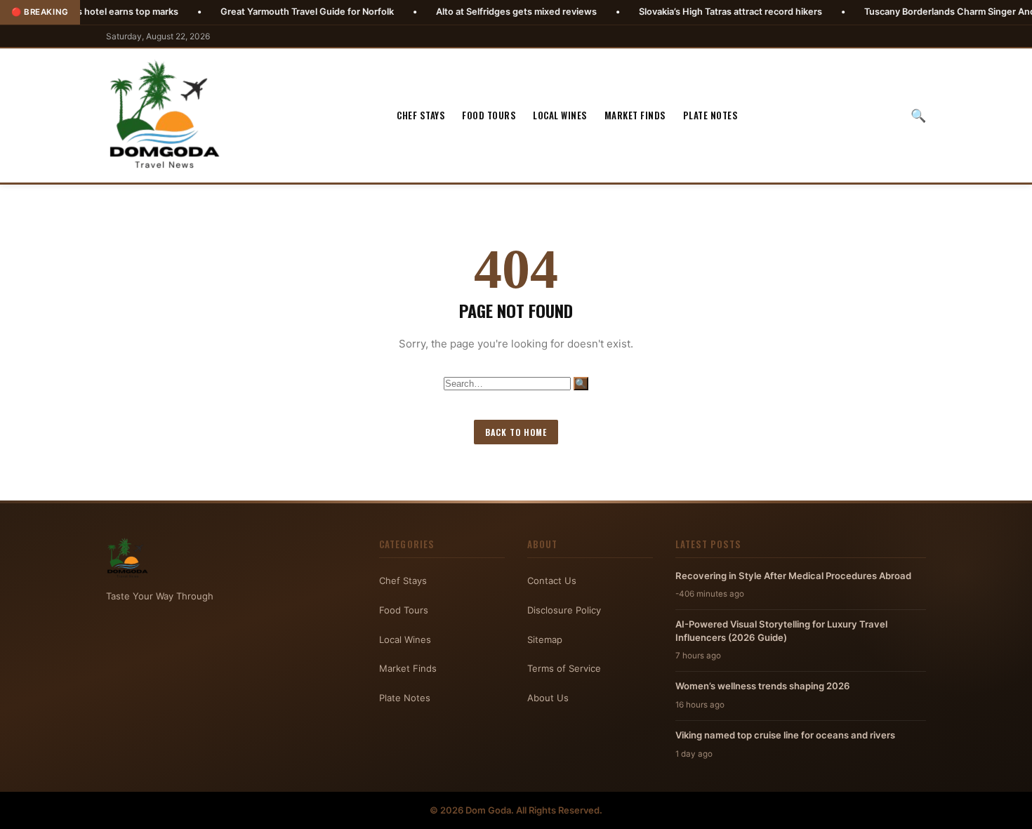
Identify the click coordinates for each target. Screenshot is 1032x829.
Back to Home (516, 432)
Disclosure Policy (564, 610)
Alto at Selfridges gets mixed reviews (478, 11)
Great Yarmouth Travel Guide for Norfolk (269, 11)
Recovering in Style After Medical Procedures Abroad (793, 575)
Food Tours (489, 115)
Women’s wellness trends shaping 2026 (762, 685)
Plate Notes (711, 115)
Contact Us (551, 580)
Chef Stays (421, 115)
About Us (548, 697)
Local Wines (560, 115)
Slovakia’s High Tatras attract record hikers (692, 11)
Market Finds (635, 115)
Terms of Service (564, 668)
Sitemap (544, 639)
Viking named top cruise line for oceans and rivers (785, 735)
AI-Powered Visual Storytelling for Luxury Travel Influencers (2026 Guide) (781, 630)
